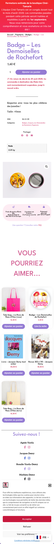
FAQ (40, 225)
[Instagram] (29, 447)
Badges (28, 35)
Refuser (27, 526)
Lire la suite (40, 326)
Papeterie (19, 35)
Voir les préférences (27, 534)
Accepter (27, 519)
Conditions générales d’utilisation (27, 540)
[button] (49, 485)
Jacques (30, 123)
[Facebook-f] (25, 447)
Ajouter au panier (31, 72)
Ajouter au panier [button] (13, 326)
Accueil (10, 35)
